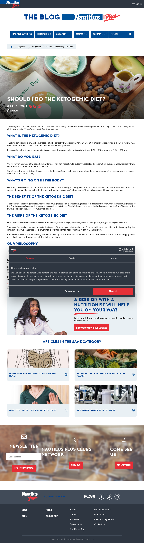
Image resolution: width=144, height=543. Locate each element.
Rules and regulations (104, 519)
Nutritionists (100, 514)
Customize (70, 291)
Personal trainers (102, 509)
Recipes (79, 34)
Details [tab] (72, 258)
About (73, 509)
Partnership (75, 519)
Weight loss (36, 47)
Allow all (113, 291)
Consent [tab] (30, 258)
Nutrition (42, 34)
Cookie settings (77, 529)
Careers (74, 514)
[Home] (11, 47)
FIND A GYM (76, 465)
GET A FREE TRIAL (124, 465)
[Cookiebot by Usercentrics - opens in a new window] (121, 250)
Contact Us (99, 524)
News (24, 510)
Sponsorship (76, 524)
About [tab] (114, 258)
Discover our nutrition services (91, 327)
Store (49, 510)
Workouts (98, 34)
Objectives (61, 34)
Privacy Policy (55, 539)
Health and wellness (22, 34)
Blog (24, 516)
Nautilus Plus (35, 106)
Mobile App (52, 516)
